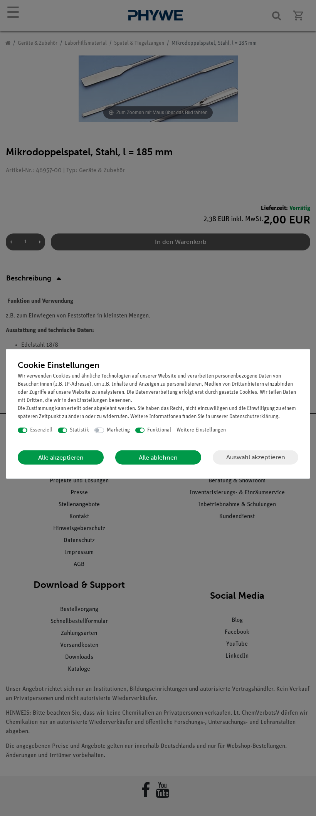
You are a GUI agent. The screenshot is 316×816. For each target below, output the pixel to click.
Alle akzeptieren (61, 457)
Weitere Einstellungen (201, 430)
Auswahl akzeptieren (255, 457)
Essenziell (41, 430)
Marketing (118, 430)
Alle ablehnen (158, 457)
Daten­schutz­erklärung (253, 417)
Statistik (79, 430)
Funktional (159, 430)
